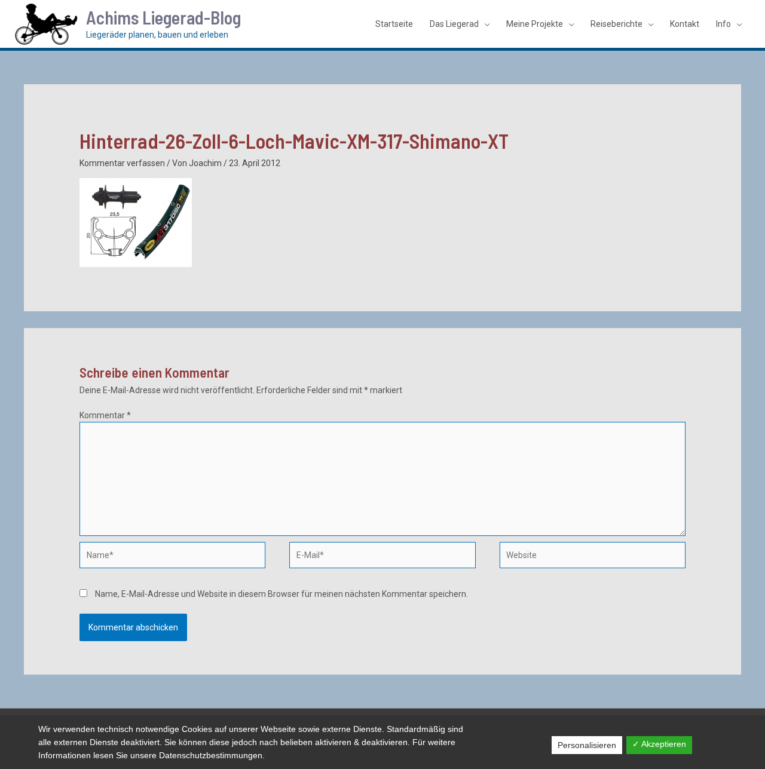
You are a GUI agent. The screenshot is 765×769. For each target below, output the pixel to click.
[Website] (593, 557)
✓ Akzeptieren (659, 744)
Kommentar (105, 415)
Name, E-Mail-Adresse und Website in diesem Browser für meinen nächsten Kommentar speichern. (281, 594)
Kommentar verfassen (122, 163)
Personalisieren (587, 745)
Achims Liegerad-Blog (163, 17)
